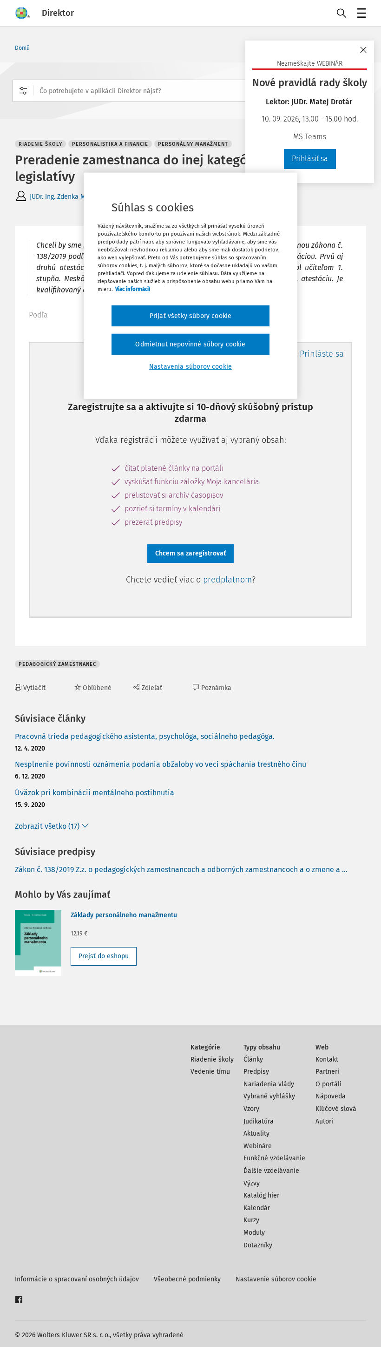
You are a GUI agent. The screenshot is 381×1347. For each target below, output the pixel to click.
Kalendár (256, 1208)
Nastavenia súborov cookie (190, 367)
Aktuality (256, 1133)
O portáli (328, 1084)
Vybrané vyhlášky (269, 1096)
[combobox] (190, 91)
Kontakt (326, 1059)
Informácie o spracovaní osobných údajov (77, 1279)
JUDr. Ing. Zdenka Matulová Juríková (81, 197)
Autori (324, 1121)
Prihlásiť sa (310, 158)
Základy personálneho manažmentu (124, 915)
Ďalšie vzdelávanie (271, 1171)
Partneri (327, 1072)
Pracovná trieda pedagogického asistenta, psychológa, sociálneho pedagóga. (145, 736)
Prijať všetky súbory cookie (190, 315)
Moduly (254, 1233)
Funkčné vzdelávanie (274, 1158)
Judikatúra (258, 1121)
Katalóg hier (261, 1195)
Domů (22, 48)
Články (253, 1059)
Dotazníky (257, 1245)
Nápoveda (330, 1096)
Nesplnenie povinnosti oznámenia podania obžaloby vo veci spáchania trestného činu (160, 764)
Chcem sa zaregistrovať (190, 553)
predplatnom (227, 580)
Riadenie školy (212, 1059)
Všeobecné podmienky (187, 1279)
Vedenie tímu (210, 1072)
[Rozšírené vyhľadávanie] (23, 91)
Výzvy (251, 1183)
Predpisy (256, 1072)
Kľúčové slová (335, 1109)
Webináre (257, 1146)
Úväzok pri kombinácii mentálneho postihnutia (94, 792)
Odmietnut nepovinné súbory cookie (190, 344)
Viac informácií (132, 289)
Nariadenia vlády (268, 1084)
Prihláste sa (322, 354)
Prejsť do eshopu (104, 956)
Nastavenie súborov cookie (276, 1279)
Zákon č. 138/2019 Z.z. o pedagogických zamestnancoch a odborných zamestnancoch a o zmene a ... (181, 869)
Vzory (251, 1109)
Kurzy (251, 1220)
